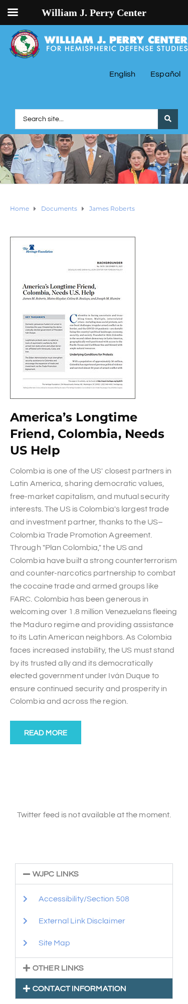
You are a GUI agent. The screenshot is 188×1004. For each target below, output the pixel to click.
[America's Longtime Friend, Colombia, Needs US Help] (72, 317)
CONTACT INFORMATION (79, 988)
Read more (45, 733)
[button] (94, 874)
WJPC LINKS (56, 874)
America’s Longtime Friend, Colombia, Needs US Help (87, 433)
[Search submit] (168, 119)
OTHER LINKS (58, 968)
